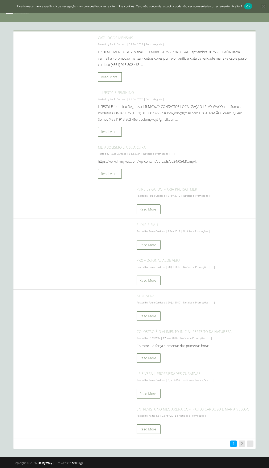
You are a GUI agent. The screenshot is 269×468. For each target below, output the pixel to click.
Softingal (78, 463)
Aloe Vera (146, 296)
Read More (109, 77)
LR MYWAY (154, 338)
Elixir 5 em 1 (147, 224)
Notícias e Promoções (155, 154)
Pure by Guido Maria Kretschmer (167, 189)
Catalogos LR (223, 11)
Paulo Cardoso (118, 44)
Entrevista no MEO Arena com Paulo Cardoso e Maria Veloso (193, 409)
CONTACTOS (250, 11)
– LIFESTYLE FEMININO (116, 92)
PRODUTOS (176, 11)
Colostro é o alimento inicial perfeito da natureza (184, 331)
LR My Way (45, 463)
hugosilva (154, 415)
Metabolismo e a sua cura (122, 147)
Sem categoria (154, 44)
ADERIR (200, 11)
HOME (123, 11)
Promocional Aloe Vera (159, 260)
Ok (248, 6)
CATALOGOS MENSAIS (115, 37)
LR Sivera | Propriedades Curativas (168, 373)
